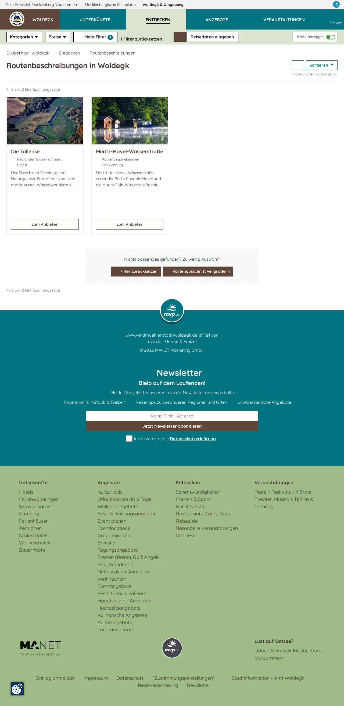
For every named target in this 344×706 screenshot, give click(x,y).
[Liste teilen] (298, 65)
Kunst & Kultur (191, 506)
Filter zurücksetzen (138, 271)
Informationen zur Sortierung (315, 74)
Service (335, 22)
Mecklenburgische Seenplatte (111, 4)
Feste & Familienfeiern (122, 593)
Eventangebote (114, 586)
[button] (46, 17)
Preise (55, 36)
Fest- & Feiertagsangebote (127, 514)
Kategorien (21, 36)
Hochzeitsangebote (119, 608)
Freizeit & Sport (193, 499)
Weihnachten (112, 579)
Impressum (95, 678)
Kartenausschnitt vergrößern (200, 271)
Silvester (107, 543)
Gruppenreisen (114, 535)
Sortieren (319, 65)
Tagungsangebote (118, 550)
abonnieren (172, 426)
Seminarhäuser (35, 506)
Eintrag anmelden (55, 678)
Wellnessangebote (118, 506)
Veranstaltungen (274, 482)
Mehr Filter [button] (97, 36)
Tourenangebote (116, 630)
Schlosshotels (33, 535)
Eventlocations (114, 528)
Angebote (109, 482)
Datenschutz (130, 678)
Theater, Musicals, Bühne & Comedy (284, 503)
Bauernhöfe (32, 550)
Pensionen (30, 528)
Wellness (185, 535)
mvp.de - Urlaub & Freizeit (172, 341)
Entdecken (69, 53)
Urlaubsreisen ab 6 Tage (125, 499)
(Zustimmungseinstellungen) (183, 678)
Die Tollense (25, 151)
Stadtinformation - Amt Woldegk (268, 678)
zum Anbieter (45, 224)
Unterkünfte (33, 482)
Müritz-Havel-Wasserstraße (129, 151)
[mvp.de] (336, 4)
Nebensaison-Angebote (124, 572)
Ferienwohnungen (39, 499)
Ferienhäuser (33, 521)
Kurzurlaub (110, 492)
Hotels (26, 492)
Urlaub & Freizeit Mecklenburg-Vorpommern (289, 654)
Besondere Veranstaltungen (207, 528)
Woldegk (163, 4)
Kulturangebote (115, 622)
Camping (29, 514)
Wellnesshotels (35, 543)
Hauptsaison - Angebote (125, 601)
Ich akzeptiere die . (175, 438)
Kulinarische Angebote (122, 615)
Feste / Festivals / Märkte (283, 492)
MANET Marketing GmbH (180, 350)
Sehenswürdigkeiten (198, 492)
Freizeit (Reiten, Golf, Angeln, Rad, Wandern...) (129, 560)
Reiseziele (187, 521)
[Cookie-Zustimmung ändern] (17, 688)
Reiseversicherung (158, 685)
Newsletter (198, 685)
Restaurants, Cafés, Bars (203, 514)
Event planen (112, 521)
